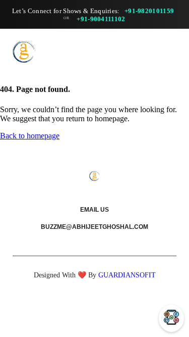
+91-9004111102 (101, 19)
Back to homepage (29, 135)
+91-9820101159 (149, 11)
